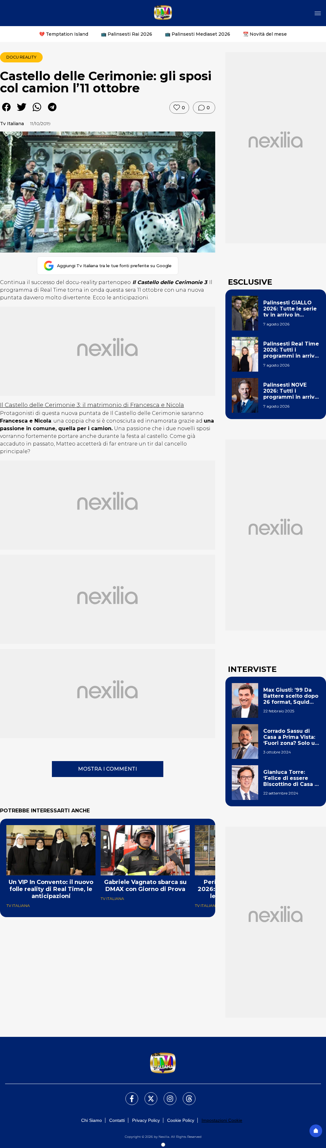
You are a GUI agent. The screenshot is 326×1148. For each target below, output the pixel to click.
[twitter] (21, 112)
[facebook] (6, 112)
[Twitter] (147, 1094)
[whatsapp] (37, 112)
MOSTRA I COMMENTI (107, 769)
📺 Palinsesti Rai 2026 (126, 34)
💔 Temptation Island (63, 34)
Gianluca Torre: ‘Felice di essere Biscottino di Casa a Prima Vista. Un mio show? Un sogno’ (290, 778)
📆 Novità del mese (265, 34)
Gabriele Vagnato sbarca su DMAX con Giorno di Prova (145, 886)
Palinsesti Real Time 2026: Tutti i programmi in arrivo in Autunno (291, 350)
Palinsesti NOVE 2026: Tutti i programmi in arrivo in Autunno (290, 391)
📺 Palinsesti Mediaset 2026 (197, 34)
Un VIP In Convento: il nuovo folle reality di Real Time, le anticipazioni (51, 889)
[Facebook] (128, 1094)
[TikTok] (185, 1094)
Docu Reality (21, 57)
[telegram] (52, 112)
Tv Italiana (12, 123)
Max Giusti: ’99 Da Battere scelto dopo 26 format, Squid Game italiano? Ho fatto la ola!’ (290, 696)
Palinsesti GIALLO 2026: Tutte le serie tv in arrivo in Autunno (290, 309)
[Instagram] (166, 1094)
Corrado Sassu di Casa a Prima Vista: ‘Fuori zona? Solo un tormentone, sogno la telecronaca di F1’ (290, 737)
